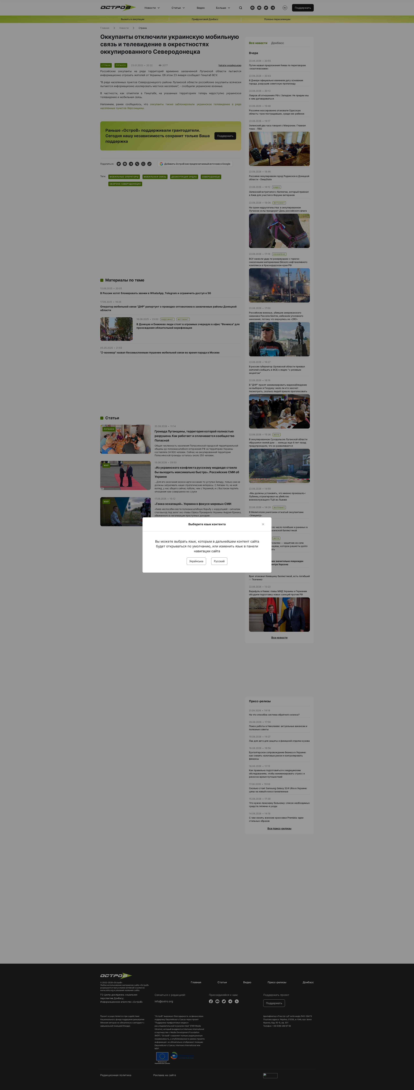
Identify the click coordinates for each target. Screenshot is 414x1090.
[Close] (263, 524)
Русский (219, 561)
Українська (196, 561)
